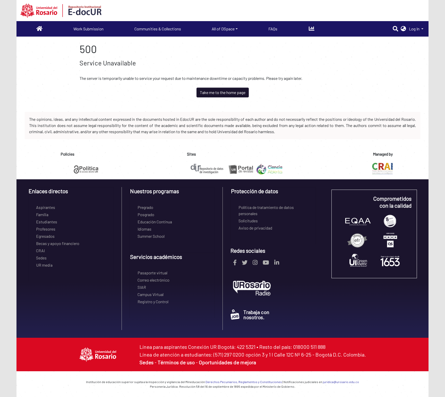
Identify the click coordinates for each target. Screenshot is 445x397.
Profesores (45, 228)
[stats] (311, 28)
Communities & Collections (157, 28)
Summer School (151, 236)
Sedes (41, 257)
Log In (414, 28)
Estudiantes (46, 221)
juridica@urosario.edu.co (341, 382)
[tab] (71, 192)
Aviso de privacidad (255, 227)
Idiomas (144, 228)
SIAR (142, 287)
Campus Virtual (151, 294)
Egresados (45, 236)
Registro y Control (153, 301)
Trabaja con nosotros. (256, 314)
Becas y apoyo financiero (57, 243)
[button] (403, 29)
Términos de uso (176, 362)
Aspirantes (45, 207)
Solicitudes (248, 220)
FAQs (272, 28)
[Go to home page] (39, 28)
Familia (42, 214)
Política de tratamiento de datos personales (266, 210)
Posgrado (146, 214)
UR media (44, 265)
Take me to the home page (222, 92)
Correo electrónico (153, 279)
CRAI (40, 250)
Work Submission (88, 28)
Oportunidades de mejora (227, 362)
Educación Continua (155, 221)
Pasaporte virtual (152, 272)
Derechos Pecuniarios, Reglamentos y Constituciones (244, 382)
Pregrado (145, 207)
